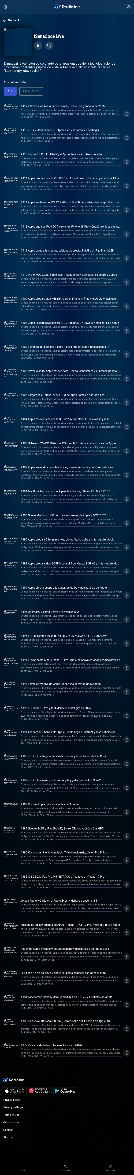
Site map (8, 1137)
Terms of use (11, 1115)
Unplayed (31, 91)
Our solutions (11, 1122)
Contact (8, 1130)
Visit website (17, 82)
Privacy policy (11, 1099)
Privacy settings (13, 1107)
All (10, 91)
